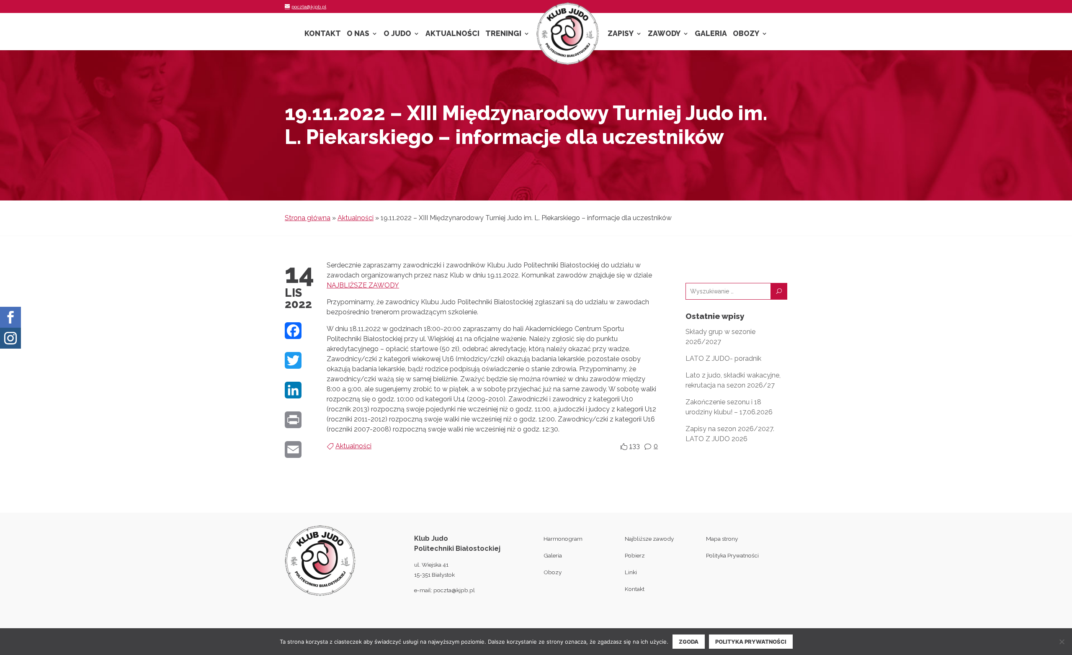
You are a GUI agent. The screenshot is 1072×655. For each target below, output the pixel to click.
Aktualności (452, 34)
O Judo (397, 34)
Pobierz (635, 555)
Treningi (503, 34)
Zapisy (621, 34)
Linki (631, 572)
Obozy (746, 34)
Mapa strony (722, 538)
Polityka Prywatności (732, 555)
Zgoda (688, 641)
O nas (358, 34)
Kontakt (322, 34)
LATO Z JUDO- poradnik (723, 358)
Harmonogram (563, 538)
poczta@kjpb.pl (454, 590)
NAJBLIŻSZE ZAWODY (363, 285)
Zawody (664, 34)
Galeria (711, 34)
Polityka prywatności (750, 641)
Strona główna (307, 218)
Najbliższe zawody (649, 538)
